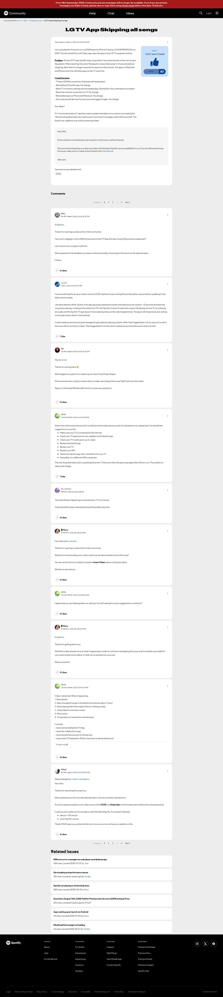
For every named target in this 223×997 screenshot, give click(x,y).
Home (18, 20)
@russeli (62, 359)
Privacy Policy (42, 992)
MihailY (88, 902)
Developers (80, 953)
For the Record (50, 959)
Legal (8, 992)
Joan (86, 863)
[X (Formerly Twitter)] (205, 944)
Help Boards (107, 151)
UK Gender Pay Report (136, 992)
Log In (209, 13)
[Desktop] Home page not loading (69, 925)
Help (92, 13)
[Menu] (217, 13)
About (47, 947)
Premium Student (146, 965)
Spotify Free (143, 970)
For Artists (80, 947)
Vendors (79, 970)
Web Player (112, 953)
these (78, 374)
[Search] (201, 13)
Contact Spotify (114, 965)
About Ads (72, 992)
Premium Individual (146, 947)
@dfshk (60, 224)
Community (17, 13)
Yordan (87, 876)
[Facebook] (214, 944)
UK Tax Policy (119, 992)
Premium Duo (144, 953)
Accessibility (86, 992)
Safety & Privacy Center (24, 992)
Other (58, 173)
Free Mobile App (114, 959)
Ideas (130, 13)
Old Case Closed (155, 54)
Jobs (46, 953)
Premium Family (145, 959)
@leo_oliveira (70, 541)
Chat (111, 13)
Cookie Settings (57, 992)
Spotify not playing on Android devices (71, 885)
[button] (151, 71)
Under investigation (81, 779)
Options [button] (168, 42)
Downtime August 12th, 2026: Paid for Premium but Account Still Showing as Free (91, 898)
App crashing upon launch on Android (70, 912)
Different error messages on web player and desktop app (80, 859)
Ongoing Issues (35, 20)
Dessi (86, 889)
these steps (128, 5)
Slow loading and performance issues (70, 872)
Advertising (80, 959)
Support (110, 947)
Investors (79, 965)
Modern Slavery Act (102, 992)
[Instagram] (197, 944)
